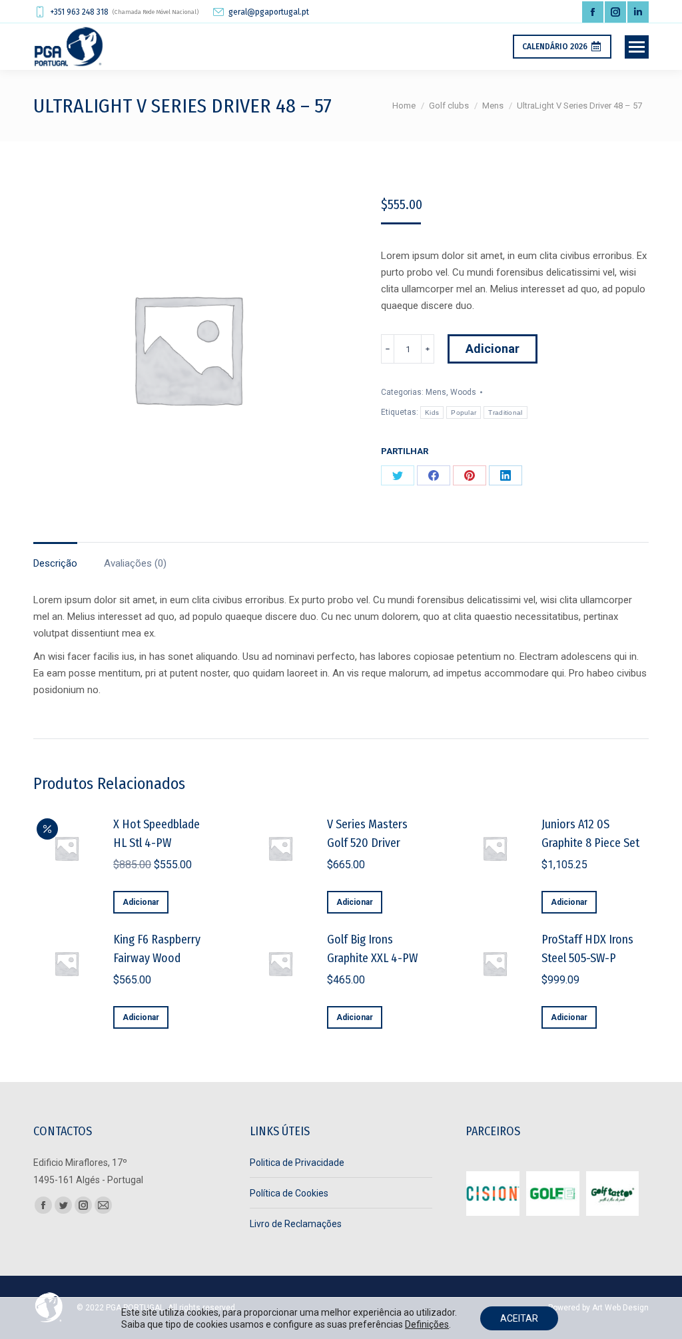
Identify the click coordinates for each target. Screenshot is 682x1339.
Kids (432, 412)
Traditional (505, 412)
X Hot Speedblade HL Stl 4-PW (156, 833)
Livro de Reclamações (296, 1223)
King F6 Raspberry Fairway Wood (156, 948)
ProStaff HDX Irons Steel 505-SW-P (587, 948)
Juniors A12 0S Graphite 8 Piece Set (590, 833)
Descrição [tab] (55, 563)
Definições (427, 1324)
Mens (436, 392)
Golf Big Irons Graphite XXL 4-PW (372, 948)
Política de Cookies (289, 1193)
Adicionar (492, 349)
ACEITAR (519, 1318)
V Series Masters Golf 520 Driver (367, 833)
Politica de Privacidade (297, 1162)
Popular (463, 412)
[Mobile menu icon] (637, 47)
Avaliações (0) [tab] (135, 563)
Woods (463, 392)
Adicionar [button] (141, 902)
